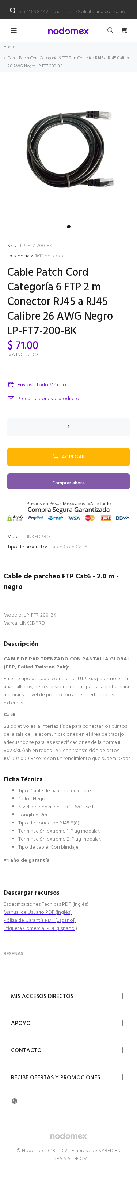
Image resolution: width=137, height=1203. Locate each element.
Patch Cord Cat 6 (68, 547)
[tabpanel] (68, 152)
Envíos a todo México (42, 385)
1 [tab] (69, 226)
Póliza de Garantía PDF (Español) (40, 920)
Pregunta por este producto (48, 399)
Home (9, 47)
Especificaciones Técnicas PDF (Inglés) (46, 904)
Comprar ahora (68, 483)
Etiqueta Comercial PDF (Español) (40, 928)
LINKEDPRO (37, 537)
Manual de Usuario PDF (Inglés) (38, 912)
